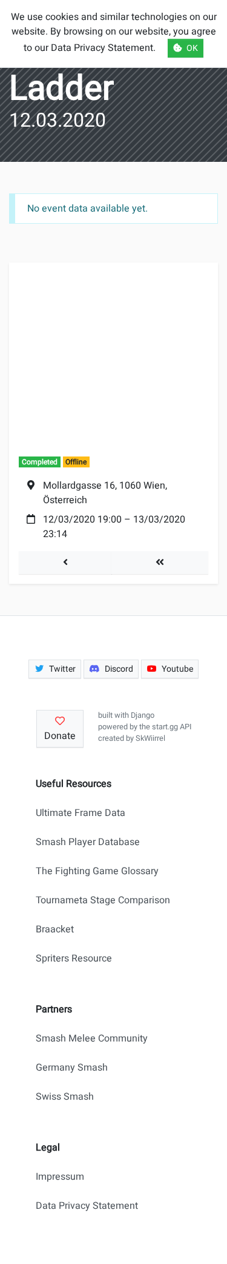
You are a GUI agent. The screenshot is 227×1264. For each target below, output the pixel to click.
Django (142, 715)
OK (192, 48)
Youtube (177, 669)
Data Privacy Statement (87, 1206)
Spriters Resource (74, 958)
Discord (119, 669)
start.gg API (171, 726)
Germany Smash (72, 1067)
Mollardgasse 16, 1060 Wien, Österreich (105, 492)
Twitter (62, 669)
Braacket (55, 929)
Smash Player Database (88, 842)
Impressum (60, 1176)
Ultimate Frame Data (80, 813)
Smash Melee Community (92, 1038)
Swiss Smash (65, 1096)
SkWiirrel (150, 738)
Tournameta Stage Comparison (103, 900)
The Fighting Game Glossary (97, 871)
